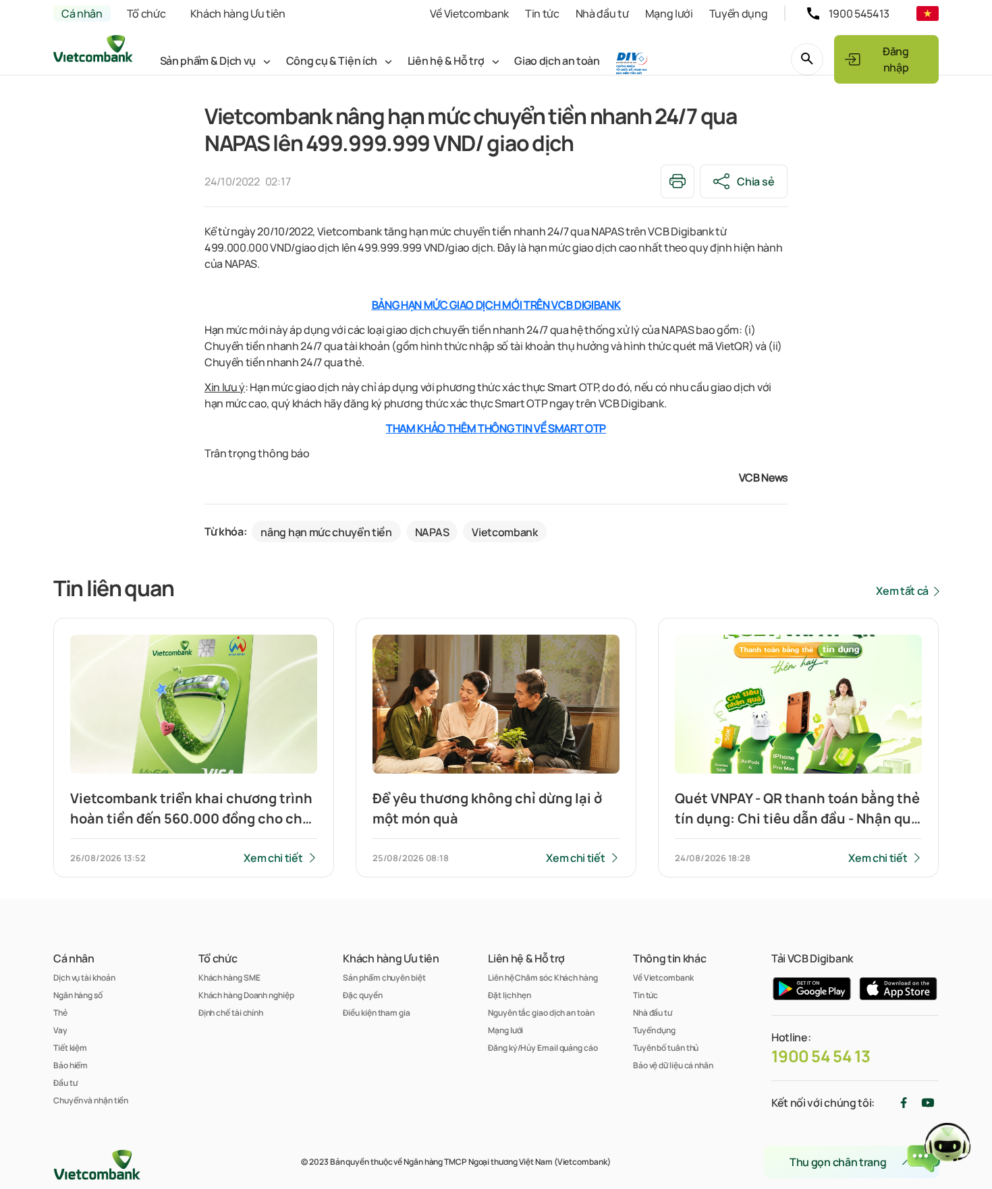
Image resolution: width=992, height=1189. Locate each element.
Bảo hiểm (70, 1065)
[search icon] (807, 59)
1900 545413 (859, 13)
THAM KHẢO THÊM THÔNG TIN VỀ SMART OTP (496, 428)
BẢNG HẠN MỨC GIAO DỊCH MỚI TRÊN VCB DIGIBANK (496, 304)
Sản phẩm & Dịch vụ (208, 60)
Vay (60, 1030)
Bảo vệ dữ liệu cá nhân (673, 1065)
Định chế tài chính (230, 1012)
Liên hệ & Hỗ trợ (446, 60)
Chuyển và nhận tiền (90, 1100)
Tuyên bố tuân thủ (665, 1047)
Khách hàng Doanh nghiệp (246, 995)
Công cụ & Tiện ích (331, 60)
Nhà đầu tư (602, 13)
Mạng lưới (669, 13)
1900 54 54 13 (821, 1056)
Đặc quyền (362, 995)
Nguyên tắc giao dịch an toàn (541, 1012)
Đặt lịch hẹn (509, 995)
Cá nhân (82, 13)
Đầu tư (65, 1083)
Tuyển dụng (738, 13)
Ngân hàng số (78, 995)
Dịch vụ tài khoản (84, 977)
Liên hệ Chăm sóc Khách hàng (543, 977)
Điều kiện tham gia (376, 1012)
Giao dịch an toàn (557, 60)
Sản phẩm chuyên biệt (384, 977)
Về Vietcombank (469, 13)
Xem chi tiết (273, 857)
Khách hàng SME (229, 977)
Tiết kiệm (70, 1047)
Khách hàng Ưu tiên (237, 13)
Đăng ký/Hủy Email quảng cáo (543, 1047)
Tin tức (542, 13)
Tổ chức (146, 13)
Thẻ (60, 1012)
